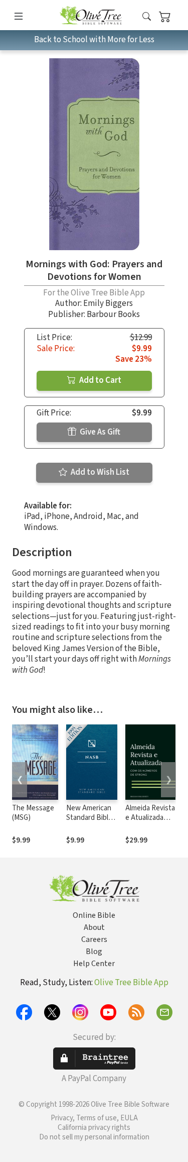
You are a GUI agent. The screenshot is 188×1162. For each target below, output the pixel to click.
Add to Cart (99, 380)
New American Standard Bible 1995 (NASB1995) (89, 822)
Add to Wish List (99, 472)
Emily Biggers (108, 303)
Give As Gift (99, 432)
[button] (146, 17)
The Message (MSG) (33, 813)
